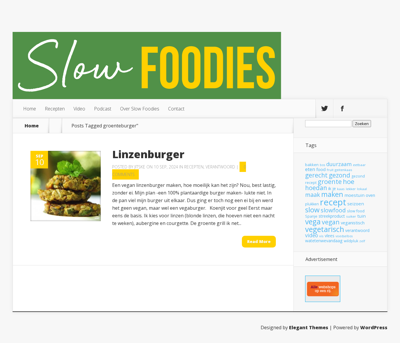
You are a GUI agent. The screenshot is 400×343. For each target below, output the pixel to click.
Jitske (139, 167)
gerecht (316, 175)
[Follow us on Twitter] (324, 108)
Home (29, 108)
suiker (351, 216)
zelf (362, 241)
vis (321, 236)
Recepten (55, 108)
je (334, 188)
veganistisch (353, 223)
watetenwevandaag (324, 240)
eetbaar (359, 165)
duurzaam (339, 164)
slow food (356, 211)
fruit (330, 170)
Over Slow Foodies (139, 108)
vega (313, 221)
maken (332, 194)
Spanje (311, 216)
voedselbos (344, 236)
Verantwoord (220, 167)
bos (322, 165)
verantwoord (357, 230)
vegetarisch (324, 229)
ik (329, 188)
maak (312, 195)
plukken (312, 204)
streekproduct (332, 216)
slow (312, 209)
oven (370, 195)
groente (330, 181)
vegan (331, 222)
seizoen (355, 204)
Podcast (102, 108)
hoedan (316, 188)
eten (310, 169)
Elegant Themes (308, 327)
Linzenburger (148, 154)
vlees (329, 235)
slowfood (333, 210)
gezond (339, 175)
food (321, 169)
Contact (176, 108)
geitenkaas (343, 170)
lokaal (362, 189)
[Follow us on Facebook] (342, 108)
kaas (341, 189)
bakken (312, 164)
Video (79, 108)
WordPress (373, 327)
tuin (361, 216)
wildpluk (351, 240)
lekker (351, 189)
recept (333, 202)
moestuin (354, 195)
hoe (348, 181)
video (311, 235)
